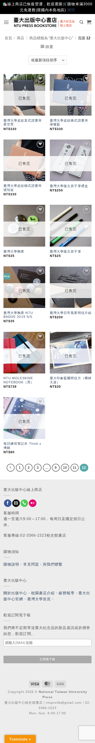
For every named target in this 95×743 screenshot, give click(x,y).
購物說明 (11, 564)
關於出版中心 (15, 593)
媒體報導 (66, 593)
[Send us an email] (16, 503)
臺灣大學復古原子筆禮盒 (69, 186)
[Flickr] (32, 503)
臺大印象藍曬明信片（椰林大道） (71, 380)
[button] (6, 22)
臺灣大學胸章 (13, 251)
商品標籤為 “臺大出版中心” (51, 38)
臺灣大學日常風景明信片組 (71, 313)
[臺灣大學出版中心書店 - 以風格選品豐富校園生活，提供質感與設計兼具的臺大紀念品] (44, 22)
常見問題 (31, 564)
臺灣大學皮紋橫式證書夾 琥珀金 (22, 188)
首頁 (8, 38)
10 (65, 468)
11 (75, 468)
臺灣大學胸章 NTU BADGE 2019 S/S (18, 315)
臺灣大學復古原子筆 (65, 251)
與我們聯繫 (53, 564)
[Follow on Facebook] (8, 503)
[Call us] (24, 503)
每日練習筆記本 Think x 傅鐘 (22, 446)
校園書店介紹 (43, 593)
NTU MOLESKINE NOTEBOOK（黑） (18, 380)
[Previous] (11, 468)
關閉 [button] (71, 10)
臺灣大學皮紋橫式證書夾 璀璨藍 (69, 122)
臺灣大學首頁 (39, 599)
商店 (20, 38)
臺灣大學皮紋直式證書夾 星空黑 (22, 122)
